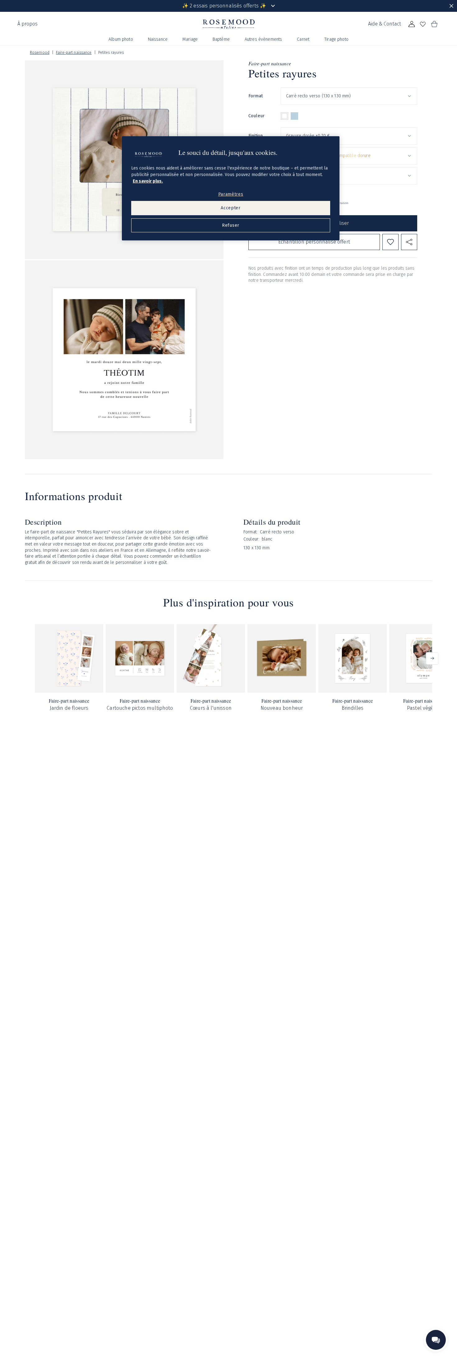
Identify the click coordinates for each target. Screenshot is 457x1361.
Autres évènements (263, 39)
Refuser (230, 225)
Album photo (120, 39)
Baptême (221, 39)
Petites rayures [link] (111, 52)
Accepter (231, 208)
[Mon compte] (411, 24)
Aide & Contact (384, 24)
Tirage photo (336, 39)
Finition (255, 135)
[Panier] (434, 24)
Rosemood (39, 52)
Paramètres (230, 194)
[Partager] (409, 242)
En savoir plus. (148, 181)
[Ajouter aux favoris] (390, 242)
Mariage (190, 39)
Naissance (158, 39)
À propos (27, 24)
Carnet (303, 39)
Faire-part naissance (73, 52)
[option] (284, 116)
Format (255, 96)
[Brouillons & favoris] (422, 24)
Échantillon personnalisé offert (314, 242)
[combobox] (349, 96)
